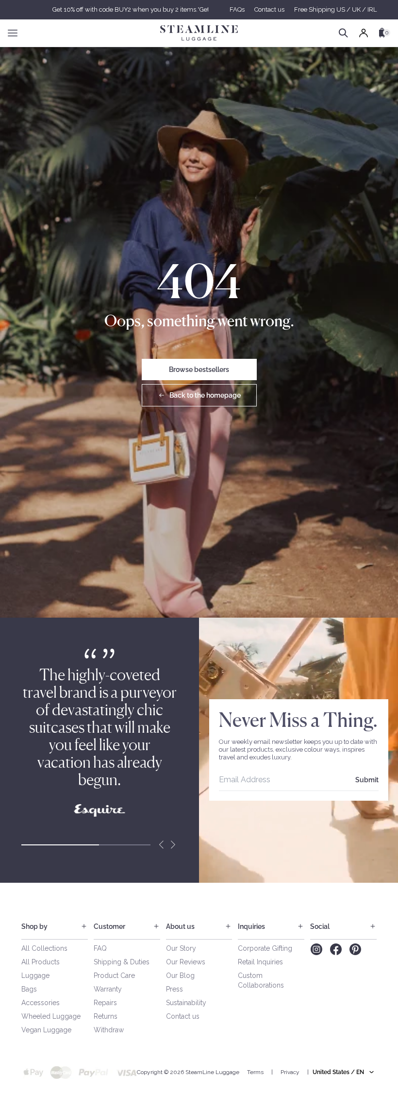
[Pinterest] (355, 949)
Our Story (181, 948)
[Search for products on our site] (343, 33)
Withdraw (109, 1030)
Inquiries (251, 926)
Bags (29, 989)
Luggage (35, 975)
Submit (367, 780)
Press (174, 989)
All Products (40, 962)
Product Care (114, 975)
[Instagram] (316, 949)
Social (320, 926)
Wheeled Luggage (51, 1016)
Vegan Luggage (46, 1030)
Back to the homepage (205, 395)
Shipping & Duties (121, 962)
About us (180, 926)
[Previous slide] (161, 845)
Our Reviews (185, 962)
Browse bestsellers (199, 369)
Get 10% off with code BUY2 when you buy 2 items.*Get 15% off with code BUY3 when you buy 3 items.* (199, 9)
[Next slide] (173, 845)
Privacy (290, 1072)
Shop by (34, 926)
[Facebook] (336, 949)
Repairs (105, 1003)
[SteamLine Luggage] (199, 33)
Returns (105, 1016)
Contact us (269, 9)
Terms (255, 1072)
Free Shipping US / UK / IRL (335, 9)
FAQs (237, 9)
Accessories (40, 1003)
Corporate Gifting (265, 948)
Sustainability (186, 1003)
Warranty (108, 989)
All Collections (44, 948)
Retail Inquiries (260, 962)
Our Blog (180, 975)
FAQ (100, 948)
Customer (109, 926)
